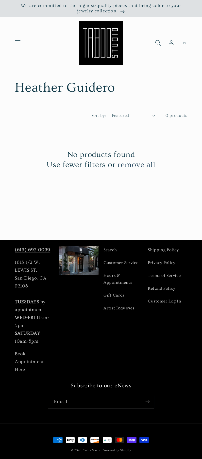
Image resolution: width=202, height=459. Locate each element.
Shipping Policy (163, 249)
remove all (136, 164)
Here (20, 369)
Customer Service (120, 262)
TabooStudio (92, 450)
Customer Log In (164, 301)
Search (110, 249)
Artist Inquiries (119, 308)
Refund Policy (161, 288)
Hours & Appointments (117, 279)
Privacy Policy (161, 262)
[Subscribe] (147, 402)
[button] (17, 43)
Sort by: (98, 115)
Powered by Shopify (116, 450)
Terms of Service (164, 275)
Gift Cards (113, 295)
